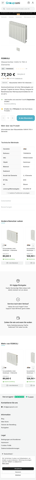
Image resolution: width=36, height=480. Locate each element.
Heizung (11, 17)
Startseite (4, 17)
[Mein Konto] (33, 2)
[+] (12, 118)
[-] (3, 118)
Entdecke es (18, 78)
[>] (33, 245)
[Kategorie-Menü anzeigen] (3, 2)
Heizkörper (19, 17)
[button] (21, 68)
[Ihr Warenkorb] (29, 2)
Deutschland (8, 454)
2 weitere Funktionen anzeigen (19, 193)
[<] (3, 245)
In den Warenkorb (26, 118)
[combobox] (18, 8)
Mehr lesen (5, 463)
